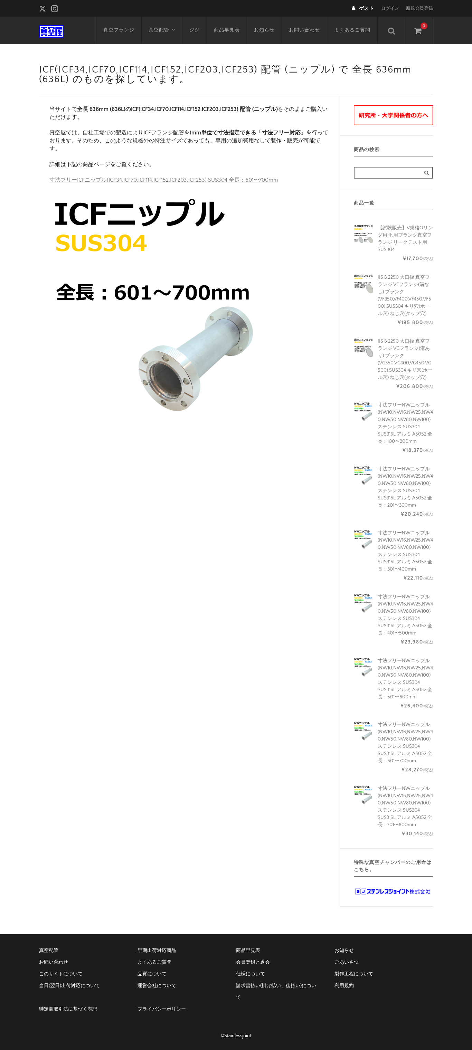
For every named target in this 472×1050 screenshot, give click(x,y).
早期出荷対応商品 (157, 950)
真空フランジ (118, 30)
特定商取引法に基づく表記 (68, 1009)
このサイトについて (61, 974)
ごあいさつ (346, 962)
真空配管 (159, 30)
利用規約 (344, 986)
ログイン (390, 8)
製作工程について (353, 974)
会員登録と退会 (253, 962)
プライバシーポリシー (162, 1009)
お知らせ (264, 30)
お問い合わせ (304, 30)
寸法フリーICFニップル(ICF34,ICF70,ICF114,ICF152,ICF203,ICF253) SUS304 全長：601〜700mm (163, 180)
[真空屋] (51, 30)
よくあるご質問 (352, 30)
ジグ (194, 30)
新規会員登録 (419, 8)
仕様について (250, 974)
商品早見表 (227, 30)
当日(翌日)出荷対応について (69, 986)
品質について (152, 974)
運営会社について (157, 986)
